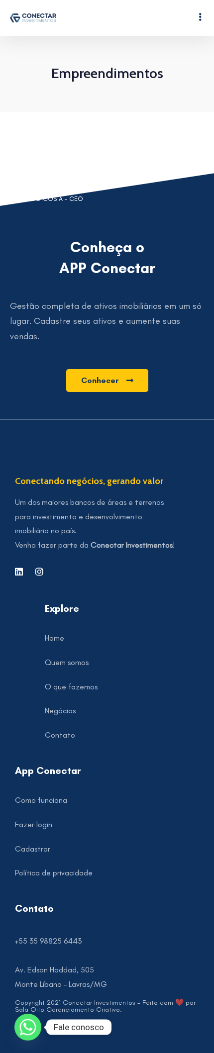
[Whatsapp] (27, 1027)
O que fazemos (71, 686)
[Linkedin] (19, 571)
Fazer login (33, 824)
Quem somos (67, 662)
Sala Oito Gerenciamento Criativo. (68, 1009)
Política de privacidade (54, 872)
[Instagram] (39, 571)
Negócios (60, 710)
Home (54, 638)
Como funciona (41, 800)
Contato (60, 735)
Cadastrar (32, 849)
